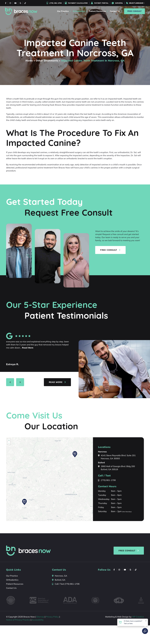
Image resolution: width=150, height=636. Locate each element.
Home (29, 60)
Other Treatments (47, 60)
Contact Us (11, 588)
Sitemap (40, 616)
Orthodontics (12, 580)
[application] (49, 479)
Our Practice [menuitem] (63, 11)
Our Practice (12, 575)
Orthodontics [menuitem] (79, 11)
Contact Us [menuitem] (115, 11)
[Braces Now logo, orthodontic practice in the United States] (21, 11)
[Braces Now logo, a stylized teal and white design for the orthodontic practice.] (28, 551)
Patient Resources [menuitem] (97, 11)
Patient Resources (14, 584)
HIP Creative (138, 616)
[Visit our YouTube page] (15, 3)
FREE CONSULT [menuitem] (134, 11)
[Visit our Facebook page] (5, 3)
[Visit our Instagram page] (10, 3)
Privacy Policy (52, 616)
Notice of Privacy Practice (18, 619)
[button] (24, 502)
